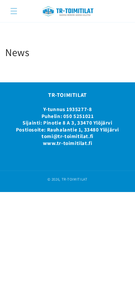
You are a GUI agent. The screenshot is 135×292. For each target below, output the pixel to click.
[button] (13, 11)
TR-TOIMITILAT (75, 179)
